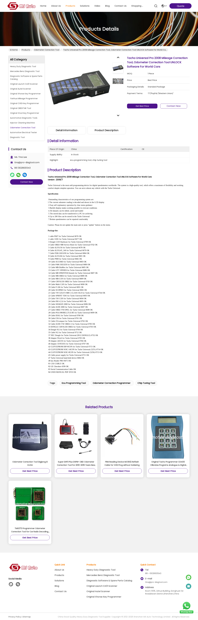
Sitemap (27, 616)
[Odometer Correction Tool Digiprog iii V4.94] (30, 437)
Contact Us (61, 591)
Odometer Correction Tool (46, 50)
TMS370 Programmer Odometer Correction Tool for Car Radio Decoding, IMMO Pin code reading (30, 530)
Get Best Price (142, 106)
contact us (120, 5)
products (70, 5)
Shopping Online (137, 5)
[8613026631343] (10, 584)
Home (43, 5)
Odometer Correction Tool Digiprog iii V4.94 (30, 463)
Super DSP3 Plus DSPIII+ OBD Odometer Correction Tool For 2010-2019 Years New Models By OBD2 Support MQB (76, 463)
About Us (59, 569)
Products (26, 50)
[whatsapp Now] (186, 613)
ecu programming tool (74, 383)
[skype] (24, 174)
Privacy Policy (14, 616)
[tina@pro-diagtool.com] (188, 586)
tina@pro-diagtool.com (26, 162)
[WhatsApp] (12, 174)
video (97, 5)
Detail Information (66, 130)
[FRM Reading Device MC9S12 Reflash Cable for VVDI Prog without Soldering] (122, 437)
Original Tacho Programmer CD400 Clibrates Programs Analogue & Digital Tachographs (168, 463)
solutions (84, 5)
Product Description (106, 130)
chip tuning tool (146, 383)
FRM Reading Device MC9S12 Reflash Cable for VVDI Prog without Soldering (122, 463)
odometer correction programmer (112, 383)
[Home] (23, 570)
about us (56, 5)
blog (107, 5)
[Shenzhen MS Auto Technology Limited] (21, 6)
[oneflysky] (17, 584)
